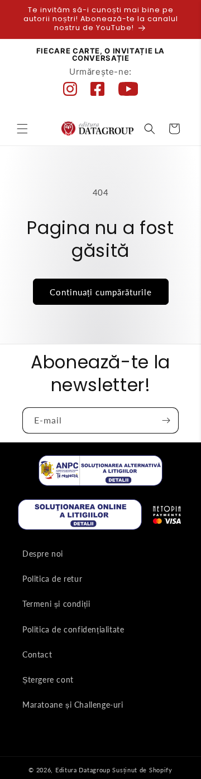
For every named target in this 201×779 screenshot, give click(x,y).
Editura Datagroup (83, 769)
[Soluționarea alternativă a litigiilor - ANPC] (100, 472)
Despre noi (42, 553)
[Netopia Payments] (167, 517)
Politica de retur (52, 578)
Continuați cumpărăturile (101, 292)
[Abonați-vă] (166, 420)
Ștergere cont (48, 679)
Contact (37, 654)
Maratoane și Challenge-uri (72, 704)
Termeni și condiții (56, 603)
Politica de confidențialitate (73, 629)
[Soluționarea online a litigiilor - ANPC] (80, 516)
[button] (22, 128)
